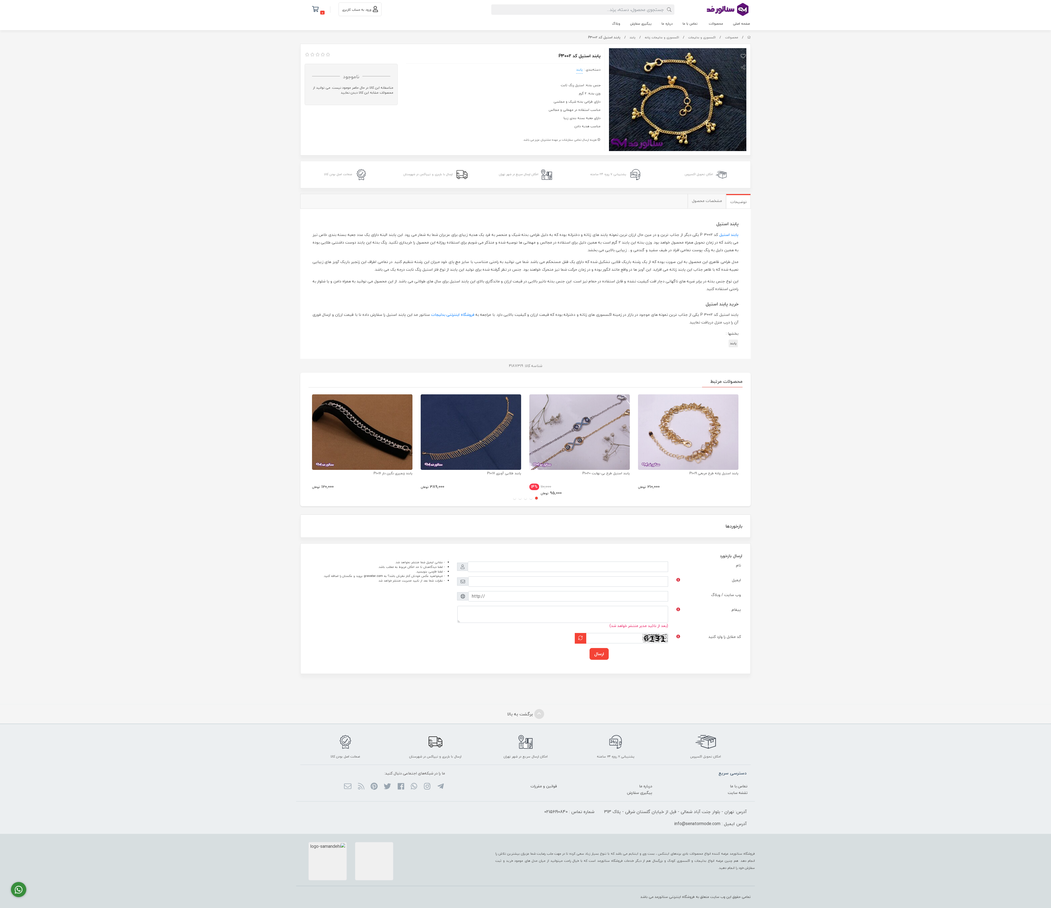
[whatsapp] (413, 787)
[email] (347, 787)
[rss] (360, 787)
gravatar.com (373, 576)
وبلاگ (616, 24)
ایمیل (736, 580)
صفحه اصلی (741, 24)
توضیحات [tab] (738, 201)
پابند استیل (728, 234)
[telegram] (440, 787)
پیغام (736, 609)
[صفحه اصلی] (749, 37)
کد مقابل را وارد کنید (724, 636)
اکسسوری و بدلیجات (702, 37)
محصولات (716, 24)
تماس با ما (690, 24)
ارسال (599, 654)
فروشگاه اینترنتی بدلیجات (452, 314)
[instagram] (427, 787)
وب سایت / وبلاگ (726, 594)
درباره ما (667, 24)
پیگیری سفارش (641, 24)
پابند (633, 37)
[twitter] (387, 787)
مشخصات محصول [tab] (707, 200)
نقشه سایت (737, 792)
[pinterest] (374, 787)
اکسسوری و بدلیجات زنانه (662, 37)
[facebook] (400, 787)
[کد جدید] (580, 638)
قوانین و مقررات (543, 786)
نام (738, 565)
